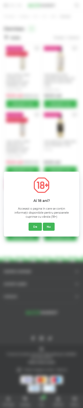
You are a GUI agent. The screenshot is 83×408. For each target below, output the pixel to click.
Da (35, 226)
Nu (49, 226)
